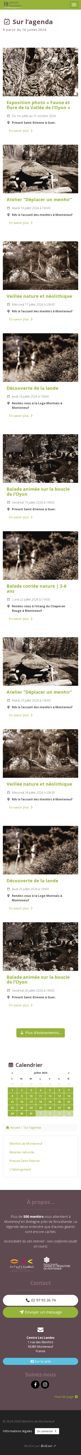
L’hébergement (20, 1169)
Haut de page (64, 1397)
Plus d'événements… (43, 1032)
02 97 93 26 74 (43, 1300)
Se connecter (45, 1431)
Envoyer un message (43, 1312)
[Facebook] (35, 1384)
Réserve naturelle (21, 1152)
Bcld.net (46, 1445)
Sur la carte (42, 1361)
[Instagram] (45, 1384)
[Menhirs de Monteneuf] (13, 4)
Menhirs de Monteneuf (25, 1144)
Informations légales (17, 1431)
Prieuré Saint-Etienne (24, 1161)
